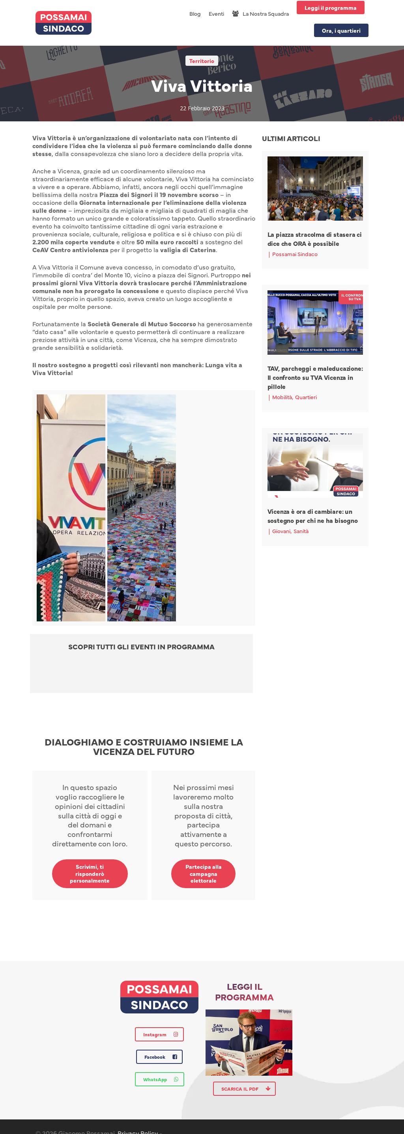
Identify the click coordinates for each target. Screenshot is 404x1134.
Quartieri (306, 397)
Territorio (201, 61)
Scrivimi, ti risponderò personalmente (90, 873)
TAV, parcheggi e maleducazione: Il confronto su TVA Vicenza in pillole (315, 377)
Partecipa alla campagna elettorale (203, 873)
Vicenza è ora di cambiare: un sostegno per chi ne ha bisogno (312, 515)
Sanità (301, 531)
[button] (141, 675)
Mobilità (282, 397)
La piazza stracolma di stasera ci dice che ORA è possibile (314, 238)
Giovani (281, 531)
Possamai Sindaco (295, 254)
